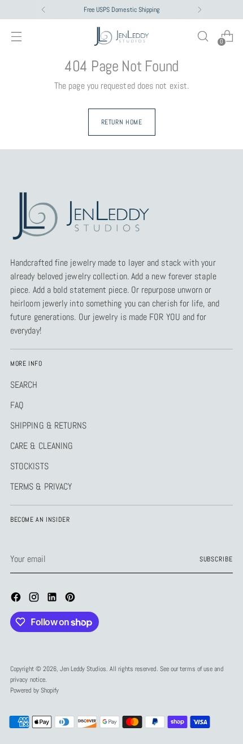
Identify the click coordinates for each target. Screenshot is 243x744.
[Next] (199, 9)
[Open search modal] (202, 36)
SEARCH (23, 385)
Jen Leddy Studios (83, 668)
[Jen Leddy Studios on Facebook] (17, 599)
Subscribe (216, 559)
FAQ (17, 405)
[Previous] (43, 9)
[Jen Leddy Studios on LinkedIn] (53, 599)
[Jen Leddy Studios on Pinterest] (71, 599)
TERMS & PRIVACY (41, 486)
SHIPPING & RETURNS (48, 425)
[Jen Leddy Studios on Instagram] (35, 599)
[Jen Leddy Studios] (121, 36)
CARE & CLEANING (41, 446)
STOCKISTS (29, 466)
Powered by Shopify (34, 690)
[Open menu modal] (16, 36)
